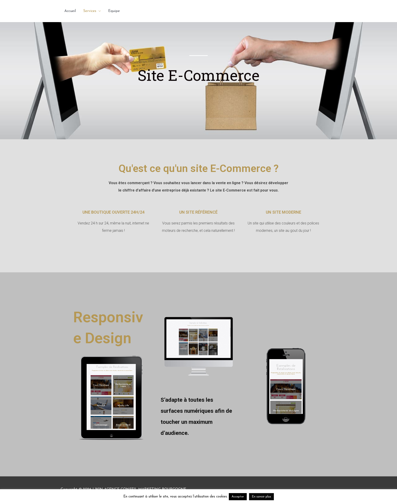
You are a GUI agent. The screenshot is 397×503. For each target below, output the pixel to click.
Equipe (114, 11)
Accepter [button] (238, 496)
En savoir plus (261, 496)
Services (89, 11)
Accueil (70, 11)
